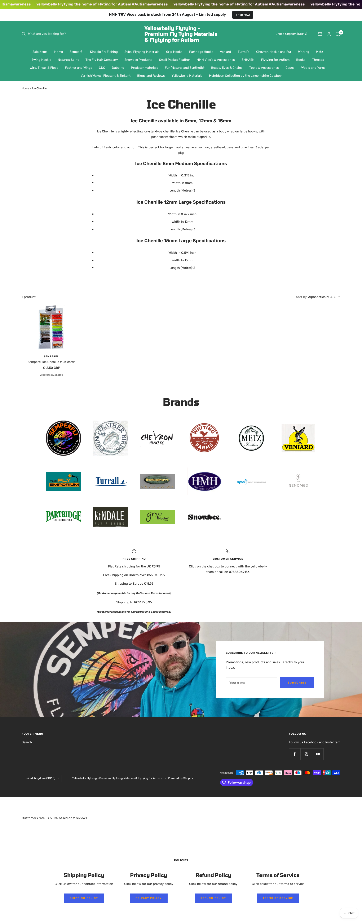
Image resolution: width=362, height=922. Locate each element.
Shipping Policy (84, 898)
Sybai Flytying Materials (141, 52)
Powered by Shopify (180, 778)
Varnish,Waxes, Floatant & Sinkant (106, 76)
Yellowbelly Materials (187, 76)
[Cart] (338, 34)
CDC (102, 68)
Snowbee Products (138, 60)
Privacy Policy (149, 898)
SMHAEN (248, 60)
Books (300, 60)
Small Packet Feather (174, 60)
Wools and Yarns (313, 68)
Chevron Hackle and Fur (273, 52)
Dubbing (118, 68)
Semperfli (76, 52)
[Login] (329, 34)
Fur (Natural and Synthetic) (184, 68)
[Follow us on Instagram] (306, 754)
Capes (290, 68)
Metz (319, 52)
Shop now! (243, 15)
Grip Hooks (174, 52)
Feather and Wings (78, 68)
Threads (318, 60)
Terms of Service (278, 898)
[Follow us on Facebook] (294, 754)
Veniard (225, 52)
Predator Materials (144, 68)
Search (27, 742)
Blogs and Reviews (151, 76)
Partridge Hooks (201, 52)
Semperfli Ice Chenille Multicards (51, 362)
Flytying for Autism (275, 60)
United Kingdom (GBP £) (291, 34)
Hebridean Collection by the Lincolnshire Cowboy (245, 76)
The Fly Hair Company (101, 60)
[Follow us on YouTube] (317, 754)
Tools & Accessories (264, 68)
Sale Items (40, 52)
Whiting (303, 52)
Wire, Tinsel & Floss (44, 68)
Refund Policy (213, 898)
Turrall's (244, 52)
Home (58, 52)
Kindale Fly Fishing (104, 52)
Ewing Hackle (41, 60)
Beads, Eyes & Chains (227, 68)
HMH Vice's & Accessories (216, 60)
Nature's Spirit (68, 60)
